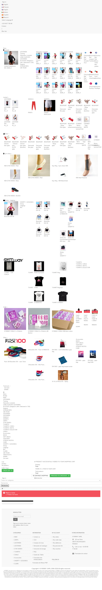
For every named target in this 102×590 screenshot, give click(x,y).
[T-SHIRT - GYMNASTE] (39, 296)
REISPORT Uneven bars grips (7, 143)
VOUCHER (79, 344)
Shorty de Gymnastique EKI (72, 239)
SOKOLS (30, 99)
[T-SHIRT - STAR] (39, 281)
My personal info (58, 546)
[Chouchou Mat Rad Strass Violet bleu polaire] (96, 52)
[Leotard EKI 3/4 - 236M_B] (71, 70)
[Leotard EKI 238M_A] (79, 70)
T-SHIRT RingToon (57, 287)
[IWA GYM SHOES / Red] (15, 159)
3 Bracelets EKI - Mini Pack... (36, 364)
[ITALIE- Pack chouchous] (96, 71)
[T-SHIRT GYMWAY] (63, 296)
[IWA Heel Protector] (87, 165)
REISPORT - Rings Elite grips (63, 125)
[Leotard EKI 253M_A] (79, 85)
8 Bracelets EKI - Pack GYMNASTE (38, 349)
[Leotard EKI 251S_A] (47, 85)
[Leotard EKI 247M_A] (63, 56)
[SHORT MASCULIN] (49, 105)
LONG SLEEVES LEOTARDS (12, 404)
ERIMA (6, 389)
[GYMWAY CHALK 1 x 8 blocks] (15, 319)
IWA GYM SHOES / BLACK (12, 196)
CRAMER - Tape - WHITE (86, 125)
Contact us (37, 537)
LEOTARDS (23, 52)
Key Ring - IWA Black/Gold (60, 181)
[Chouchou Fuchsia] (90, 83)
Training (22, 53)
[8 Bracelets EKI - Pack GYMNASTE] (39, 343)
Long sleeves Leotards (66, 52)
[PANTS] (33, 105)
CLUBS (5, 451)
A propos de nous (39, 543)
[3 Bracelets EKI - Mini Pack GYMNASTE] (39, 358)
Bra (21, 207)
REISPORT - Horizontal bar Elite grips (95, 109)
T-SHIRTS (79, 262)
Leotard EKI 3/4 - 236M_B (70, 76)
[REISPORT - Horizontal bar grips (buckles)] (79, 101)
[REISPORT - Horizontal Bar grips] (63, 101)
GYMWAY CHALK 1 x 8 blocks (13, 331)
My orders (56, 537)
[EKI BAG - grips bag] (81, 354)
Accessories (79, 339)
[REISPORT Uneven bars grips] (7, 138)
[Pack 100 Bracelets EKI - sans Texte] (15, 349)
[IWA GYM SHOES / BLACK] (15, 189)
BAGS (78, 341)
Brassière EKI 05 (9, 216)
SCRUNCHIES (24, 66)
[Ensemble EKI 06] (87, 204)
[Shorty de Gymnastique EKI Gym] (63, 233)
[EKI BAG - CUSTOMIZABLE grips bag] (63, 343)
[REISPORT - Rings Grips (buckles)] (87, 101)
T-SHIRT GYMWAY (57, 302)
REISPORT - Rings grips (71, 107)
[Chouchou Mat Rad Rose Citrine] (85, 71)
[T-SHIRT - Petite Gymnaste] (39, 266)
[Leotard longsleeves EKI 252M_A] (11, 58)
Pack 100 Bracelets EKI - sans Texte (15, 361)
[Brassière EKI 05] (11, 208)
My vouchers (57, 549)
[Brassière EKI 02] (39, 230)
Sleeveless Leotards (26, 55)
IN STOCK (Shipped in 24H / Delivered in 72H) (16, 406)
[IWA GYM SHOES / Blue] (15, 174)
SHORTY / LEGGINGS (26, 202)
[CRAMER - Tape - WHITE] (87, 119)
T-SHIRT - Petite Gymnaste (36, 272)
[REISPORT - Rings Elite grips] (63, 119)
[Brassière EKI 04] (47, 204)
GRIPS (5, 421)
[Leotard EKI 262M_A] (63, 85)
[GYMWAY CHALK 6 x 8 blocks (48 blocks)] (39, 319)
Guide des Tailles (39, 554)
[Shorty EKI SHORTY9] (71, 204)
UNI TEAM (23, 68)
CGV (35, 540)
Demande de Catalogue (40, 546)
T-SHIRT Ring (56, 272)
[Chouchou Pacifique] (96, 83)
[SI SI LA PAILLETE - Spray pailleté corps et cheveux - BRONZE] (63, 375)
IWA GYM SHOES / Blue (11, 181)
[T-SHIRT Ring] (63, 266)
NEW (4, 397)
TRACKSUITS (7, 454)
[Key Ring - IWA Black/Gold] (63, 174)
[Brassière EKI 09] (39, 217)
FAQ (35, 552)
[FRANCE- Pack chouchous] (90, 71)
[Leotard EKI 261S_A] (47, 56)
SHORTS (46, 99)
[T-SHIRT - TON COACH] (9, 266)
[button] (6, 386)
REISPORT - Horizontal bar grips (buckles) (79, 109)
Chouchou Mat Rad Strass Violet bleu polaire (97, 61)
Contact (4, 26)
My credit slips (57, 540)
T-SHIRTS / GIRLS (81, 264)
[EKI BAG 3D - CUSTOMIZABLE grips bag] (90, 137)
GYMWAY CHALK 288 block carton (62, 331)
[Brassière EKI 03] (47, 217)
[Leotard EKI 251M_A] (71, 85)
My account (56, 532)
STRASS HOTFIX (81, 346)
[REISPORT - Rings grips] (71, 101)
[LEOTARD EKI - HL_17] (7, 103)
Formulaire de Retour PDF (40, 563)
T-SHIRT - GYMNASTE (35, 302)
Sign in (4, 2)
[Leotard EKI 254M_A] (63, 70)
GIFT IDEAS (79, 343)
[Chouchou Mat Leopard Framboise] (90, 52)
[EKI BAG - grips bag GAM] (93, 354)
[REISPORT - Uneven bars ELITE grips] (15, 138)
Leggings (22, 205)
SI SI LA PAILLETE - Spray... (60, 381)
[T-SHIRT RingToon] (63, 281)
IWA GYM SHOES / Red (11, 166)
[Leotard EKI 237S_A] (47, 70)
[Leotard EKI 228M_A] (71, 56)
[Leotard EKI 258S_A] (39, 70)
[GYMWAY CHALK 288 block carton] (63, 319)
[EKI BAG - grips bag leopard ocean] (63, 360)
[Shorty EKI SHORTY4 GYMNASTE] (63, 204)
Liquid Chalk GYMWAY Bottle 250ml (79, 318)
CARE (77, 348)
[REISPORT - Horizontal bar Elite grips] (95, 101)
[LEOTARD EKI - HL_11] (15, 118)
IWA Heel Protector (81, 177)
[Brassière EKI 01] (47, 230)
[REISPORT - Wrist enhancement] (71, 119)
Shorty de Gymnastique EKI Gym (64, 239)
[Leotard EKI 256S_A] (39, 56)
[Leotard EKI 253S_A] (55, 85)
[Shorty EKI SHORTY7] (63, 248)
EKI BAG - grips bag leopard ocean (62, 366)
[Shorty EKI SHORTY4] (71, 219)
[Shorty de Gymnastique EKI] (71, 233)
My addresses (57, 543)
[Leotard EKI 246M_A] (79, 56)
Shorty (22, 204)
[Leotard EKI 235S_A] (55, 56)
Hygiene (22, 64)
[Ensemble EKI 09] (79, 204)
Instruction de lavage (40, 549)
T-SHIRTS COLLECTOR (83, 267)
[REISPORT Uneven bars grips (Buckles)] (23, 138)
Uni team (6, 388)
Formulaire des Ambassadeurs (38, 558)
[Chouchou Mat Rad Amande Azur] (85, 52)
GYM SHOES (7, 422)
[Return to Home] (2, 488)
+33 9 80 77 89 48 (7, 23)
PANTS (30, 112)
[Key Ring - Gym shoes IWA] (63, 159)
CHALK (5, 431)
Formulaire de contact (81, 553)
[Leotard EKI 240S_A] (55, 70)
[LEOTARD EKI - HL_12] (7, 118)
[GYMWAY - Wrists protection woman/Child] (79, 119)
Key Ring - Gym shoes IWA (60, 166)
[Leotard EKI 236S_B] (39, 85)
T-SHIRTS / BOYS (81, 265)
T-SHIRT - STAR (33, 287)
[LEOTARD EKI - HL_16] (15, 103)
